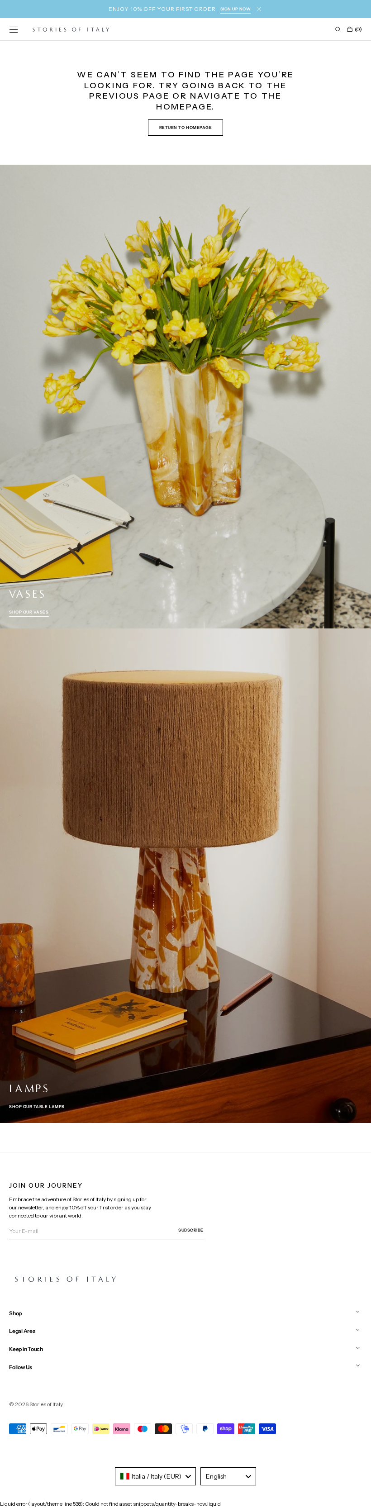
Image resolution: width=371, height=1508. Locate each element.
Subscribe (191, 1229)
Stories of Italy (45, 1404)
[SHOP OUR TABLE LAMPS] (185, 875)
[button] (14, 29)
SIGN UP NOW (235, 8)
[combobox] (155, 1476)
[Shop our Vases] (185, 396)
